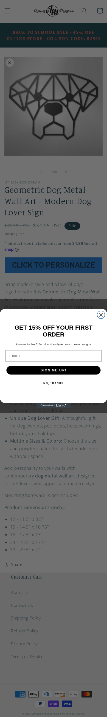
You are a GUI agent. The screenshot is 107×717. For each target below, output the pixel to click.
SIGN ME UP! (53, 370)
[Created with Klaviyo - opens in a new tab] (53, 405)
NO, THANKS (53, 383)
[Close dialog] (101, 315)
